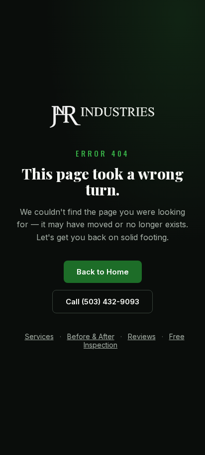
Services (39, 336)
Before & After (90, 336)
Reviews (142, 336)
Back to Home (103, 271)
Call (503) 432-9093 (102, 301)
